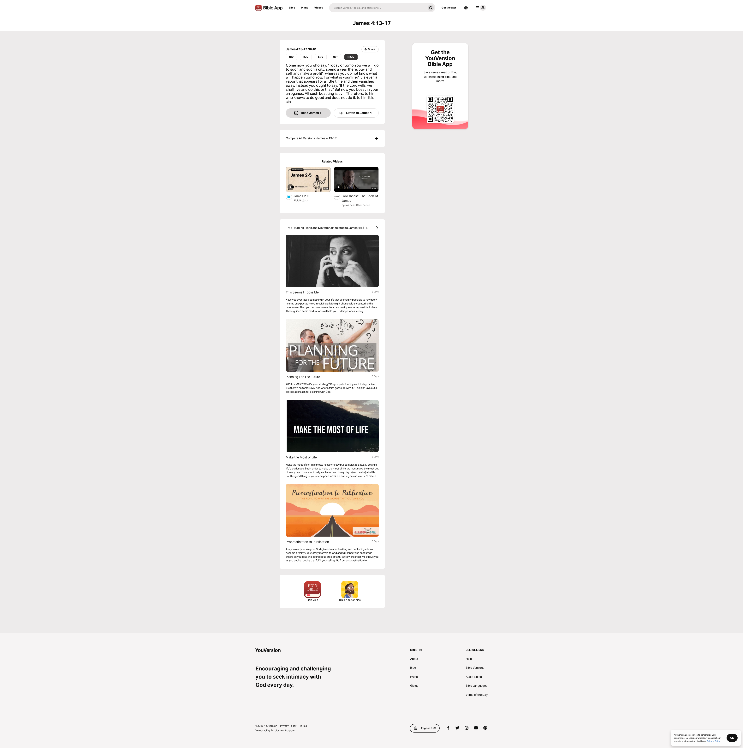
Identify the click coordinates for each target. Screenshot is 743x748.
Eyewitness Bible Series (356, 205)
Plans (304, 7)
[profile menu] (480, 8)
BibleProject (301, 200)
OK (732, 737)
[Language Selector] (466, 8)
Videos (318, 7)
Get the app (449, 7)
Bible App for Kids (350, 599)
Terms (303, 725)
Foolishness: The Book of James (360, 198)
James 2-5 (305, 196)
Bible (292, 7)
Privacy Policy (288, 725)
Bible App (312, 599)
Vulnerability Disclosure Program (274, 730)
